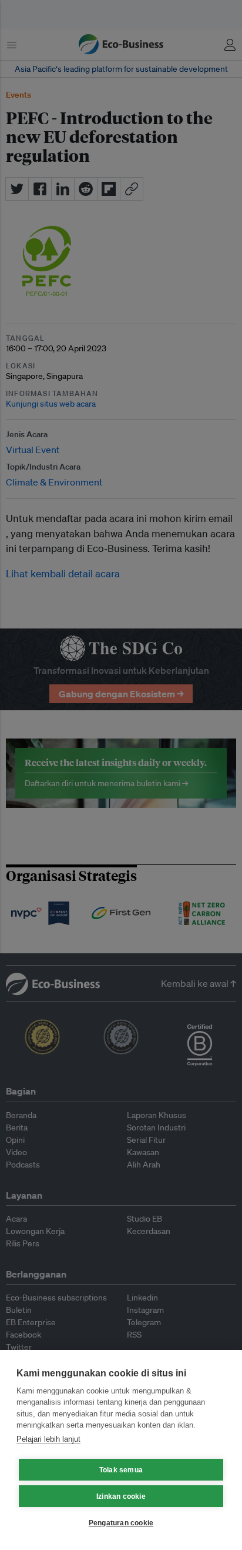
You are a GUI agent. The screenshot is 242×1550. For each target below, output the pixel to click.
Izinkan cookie (121, 1496)
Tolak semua (121, 1470)
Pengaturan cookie (121, 1523)
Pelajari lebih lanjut (48, 1439)
